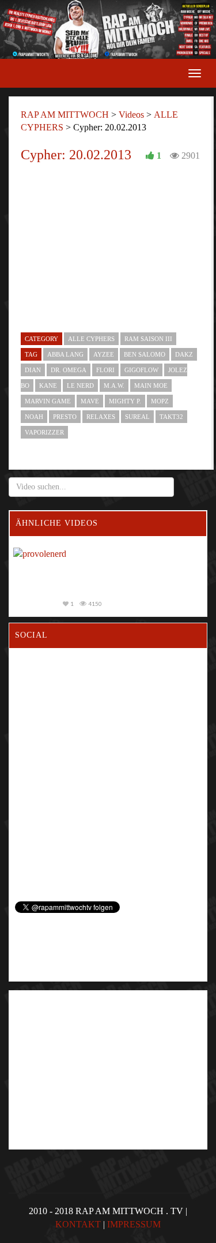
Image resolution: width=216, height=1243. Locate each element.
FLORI (105, 369)
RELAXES (100, 416)
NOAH (34, 416)
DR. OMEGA (68, 369)
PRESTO (65, 416)
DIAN (33, 369)
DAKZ (184, 354)
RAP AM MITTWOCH (65, 114)
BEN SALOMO (144, 354)
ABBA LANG (65, 354)
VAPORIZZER (44, 432)
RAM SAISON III (148, 338)
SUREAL (137, 416)
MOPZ (160, 401)
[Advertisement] (90, 1048)
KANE (48, 385)
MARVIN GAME (48, 401)
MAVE (90, 401)
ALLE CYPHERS (91, 338)
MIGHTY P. (125, 401)
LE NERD (80, 385)
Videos (131, 114)
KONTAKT (78, 1224)
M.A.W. (114, 385)
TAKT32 (171, 416)
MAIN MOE (151, 385)
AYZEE (103, 354)
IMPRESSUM (134, 1224)
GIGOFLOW (141, 369)
